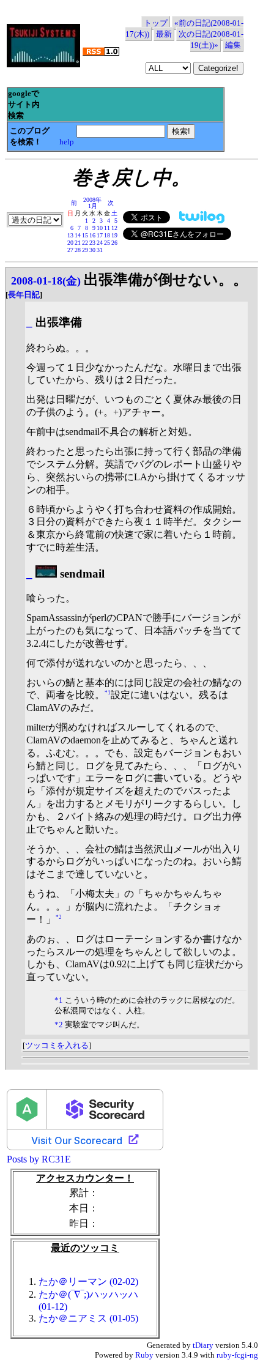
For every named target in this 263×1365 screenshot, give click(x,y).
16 (92, 235)
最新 (164, 34)
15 (85, 235)
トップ (156, 23)
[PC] (46, 573)
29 (85, 250)
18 (107, 235)
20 (70, 242)
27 (70, 250)
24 (100, 242)
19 (114, 235)
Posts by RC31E (39, 1159)
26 (114, 242)
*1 (108, 693)
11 (107, 228)
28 (78, 250)
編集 (233, 45)
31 (100, 250)
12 (114, 228)
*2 (59, 916)
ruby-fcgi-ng (237, 1354)
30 (92, 250)
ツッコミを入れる (57, 1045)
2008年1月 (92, 202)
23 (92, 242)
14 (78, 235)
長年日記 (24, 294)
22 (85, 242)
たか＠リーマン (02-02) (88, 1281)
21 (78, 242)
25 (107, 242)
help (66, 141)
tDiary (203, 1345)
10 (100, 228)
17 (100, 235)
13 (70, 235)
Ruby (144, 1354)
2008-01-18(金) (46, 281)
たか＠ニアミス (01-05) (88, 1318)
